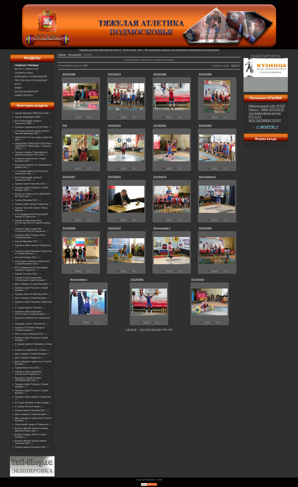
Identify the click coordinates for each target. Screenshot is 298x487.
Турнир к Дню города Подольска (31, 204)
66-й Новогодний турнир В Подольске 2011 (28, 178)
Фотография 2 (78, 279)
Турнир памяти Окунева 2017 (30, 410)
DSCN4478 (159, 177)
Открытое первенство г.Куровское (32, 318)
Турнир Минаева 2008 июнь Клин (32, 113)
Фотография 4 (207, 177)
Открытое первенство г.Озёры (30, 350)
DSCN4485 (137, 279)
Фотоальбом (74, 54)
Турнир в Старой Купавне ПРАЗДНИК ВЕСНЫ (28, 379)
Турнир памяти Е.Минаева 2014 (31, 294)
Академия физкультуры (265, 113)
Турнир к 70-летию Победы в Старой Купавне (29, 328)
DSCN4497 (69, 177)
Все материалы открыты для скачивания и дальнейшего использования (182, 49)
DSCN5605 (114, 177)
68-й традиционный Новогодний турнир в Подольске (31, 268)
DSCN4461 (114, 125)
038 (65, 125)
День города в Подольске (28, 357)
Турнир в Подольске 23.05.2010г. (31, 127)
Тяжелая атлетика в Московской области (100, 49)
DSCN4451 (197, 279)
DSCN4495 (205, 228)
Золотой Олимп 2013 (25, 257)
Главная (62, 54)
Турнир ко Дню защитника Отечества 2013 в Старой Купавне (32, 221)
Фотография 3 (161, 228)
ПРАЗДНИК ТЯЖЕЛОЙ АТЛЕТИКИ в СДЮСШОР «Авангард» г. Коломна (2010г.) (33, 146)
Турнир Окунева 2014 (26, 274)
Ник (83, 99)
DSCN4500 (69, 228)
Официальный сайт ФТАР (267, 106)
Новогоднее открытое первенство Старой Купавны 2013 (32, 262)
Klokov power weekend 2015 (29, 334)
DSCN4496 (205, 74)
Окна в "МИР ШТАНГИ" (267, 109)
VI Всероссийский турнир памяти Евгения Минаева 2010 (32, 132)
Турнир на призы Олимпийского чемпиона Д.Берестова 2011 (31, 153)
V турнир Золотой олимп (27, 406)
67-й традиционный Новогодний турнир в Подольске (31, 215)
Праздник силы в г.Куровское (30, 323)
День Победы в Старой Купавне (31, 284)
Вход (140, 49)
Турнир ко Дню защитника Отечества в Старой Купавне (30, 278)
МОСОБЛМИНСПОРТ (265, 120)
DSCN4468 (69, 74)
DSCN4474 (114, 74)
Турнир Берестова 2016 (27, 367)
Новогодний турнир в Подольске (31, 424)
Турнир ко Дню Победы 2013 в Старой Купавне (30, 236)
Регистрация (129, 49)
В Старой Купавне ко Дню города (32, 402)
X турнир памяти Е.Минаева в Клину (33, 344)
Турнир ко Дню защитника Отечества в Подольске (28, 372)
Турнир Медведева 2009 (27, 117)
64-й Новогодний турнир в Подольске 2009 (28, 122)
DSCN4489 (159, 74)
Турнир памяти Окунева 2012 (30, 183)
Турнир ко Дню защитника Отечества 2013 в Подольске (30, 229)
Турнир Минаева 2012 (26, 200)
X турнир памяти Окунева (28, 307)
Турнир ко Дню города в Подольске (33, 245)
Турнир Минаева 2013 (26, 241)
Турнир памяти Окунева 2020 (30, 447)
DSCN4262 (114, 228)
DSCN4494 (159, 125)
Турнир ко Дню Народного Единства (33, 302)
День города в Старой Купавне (30, 298)
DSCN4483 (205, 125)
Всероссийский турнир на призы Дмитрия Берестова (31, 429)
